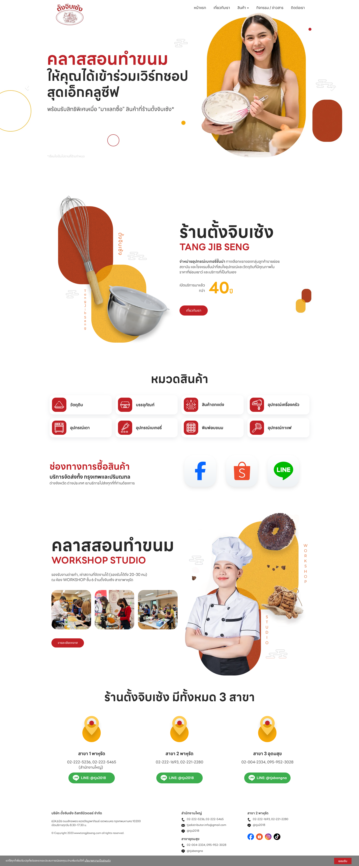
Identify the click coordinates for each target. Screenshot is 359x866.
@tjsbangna (195, 851)
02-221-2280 (279, 819)
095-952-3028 (216, 845)
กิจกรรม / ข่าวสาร (269, 8)
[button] (27, 87)
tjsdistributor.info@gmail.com (206, 825)
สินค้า (242, 8)
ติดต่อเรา (298, 8)
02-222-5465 (215, 819)
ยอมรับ (342, 861)
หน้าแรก (200, 8)
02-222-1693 (261, 819)
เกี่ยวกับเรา (222, 8)
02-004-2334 (196, 845)
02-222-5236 (196, 819)
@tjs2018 (193, 831)
